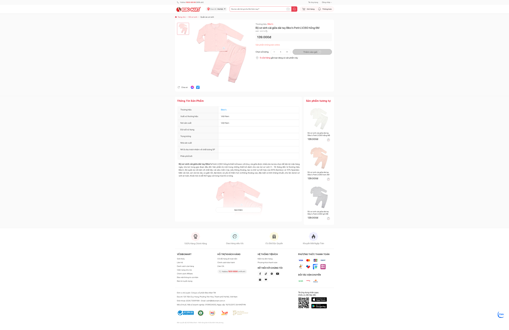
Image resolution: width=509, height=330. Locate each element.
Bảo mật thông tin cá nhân (187, 277)
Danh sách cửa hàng (185, 266)
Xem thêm (238, 210)
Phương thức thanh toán (267, 262)
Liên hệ (180, 262)
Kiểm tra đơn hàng (265, 259)
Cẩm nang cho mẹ (184, 270)
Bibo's (270, 24)
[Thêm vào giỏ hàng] (328, 140)
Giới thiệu (181, 259)
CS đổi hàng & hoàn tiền (227, 259)
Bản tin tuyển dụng (184, 281)
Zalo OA (220, 266)
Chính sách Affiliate (185, 274)
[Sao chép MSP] (266, 31)
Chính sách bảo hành (226, 262)
